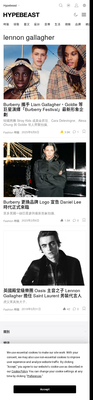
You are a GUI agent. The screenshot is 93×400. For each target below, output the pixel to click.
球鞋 (16, 24)
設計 (37, 24)
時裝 (6, 24)
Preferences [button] (34, 376)
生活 (57, 24)
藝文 (27, 24)
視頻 (68, 24)
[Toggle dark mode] (76, 14)
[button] (84, 131)
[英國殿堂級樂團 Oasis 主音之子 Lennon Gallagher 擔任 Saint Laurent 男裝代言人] (44, 258)
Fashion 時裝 (11, 132)
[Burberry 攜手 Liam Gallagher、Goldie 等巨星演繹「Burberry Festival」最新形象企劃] (44, 72)
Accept (45, 389)
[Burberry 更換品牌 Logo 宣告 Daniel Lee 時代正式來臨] (44, 169)
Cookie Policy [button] (20, 371)
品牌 (78, 24)
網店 (88, 24)
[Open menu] (84, 14)
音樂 (47, 24)
